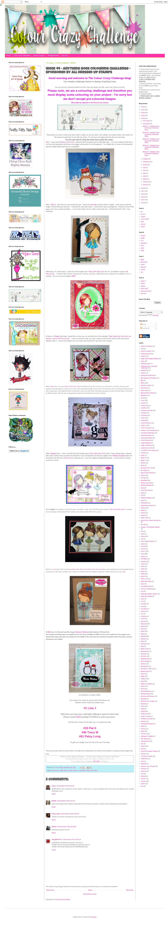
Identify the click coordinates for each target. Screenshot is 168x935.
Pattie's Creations (147, 684)
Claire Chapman (146, 428)
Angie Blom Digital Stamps (150, 358)
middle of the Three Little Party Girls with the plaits (87, 569)
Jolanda (143, 561)
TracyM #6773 (56, 839)
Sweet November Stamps (149, 751)
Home (9, 55)
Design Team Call (147, 468)
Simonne (144, 734)
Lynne (143, 619)
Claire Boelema (146, 423)
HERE (73, 276)
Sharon (143, 721)
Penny (143, 689)
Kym (142, 222)
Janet (143, 264)
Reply (54, 794)
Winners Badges (39, 55)
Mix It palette (145, 661)
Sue (142, 744)
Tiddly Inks (144, 759)
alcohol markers (146, 351)
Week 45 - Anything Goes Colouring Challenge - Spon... (151, 140)
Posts (144, 324)
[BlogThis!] (83, 767)
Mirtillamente (145, 659)
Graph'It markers (146, 498)
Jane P (143, 549)
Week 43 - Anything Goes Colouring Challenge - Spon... (151, 153)
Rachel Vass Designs (148, 701)
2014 (143, 200)
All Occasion (68, 458)
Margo (57, 336)
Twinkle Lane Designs (148, 766)
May (144, 173)
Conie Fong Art (146, 440)
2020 (143, 115)
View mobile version (90, 894)
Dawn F (143, 281)
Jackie (70, 770)
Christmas (144, 415)
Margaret (53, 453)
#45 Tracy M (90, 732)
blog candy (144, 390)
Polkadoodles (145, 694)
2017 (143, 191)
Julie (142, 569)
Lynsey (143, 621)
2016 (143, 194)
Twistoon (144, 769)
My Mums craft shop (147, 669)
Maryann (144, 644)
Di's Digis (144, 470)
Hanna (52, 386)
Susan (143, 269)
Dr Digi (143, 478)
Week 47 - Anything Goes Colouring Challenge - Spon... (151, 128)
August (145, 165)
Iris (142, 531)
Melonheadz (145, 651)
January (146, 185)
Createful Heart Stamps (148, 450)
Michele (143, 293)
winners (143, 779)
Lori (142, 601)
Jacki (142, 534)
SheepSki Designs (147, 724)
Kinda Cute (144, 579)
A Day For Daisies (147, 346)
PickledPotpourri (146, 691)
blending (144, 388)
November (146, 124)
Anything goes (145, 364)
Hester (143, 515)
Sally (142, 709)
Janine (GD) (145, 219)
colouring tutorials (147, 438)
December (146, 121)
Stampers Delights (147, 736)
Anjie (142, 361)
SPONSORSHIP (53, 55)
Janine (143, 556)
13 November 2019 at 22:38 (66, 827)
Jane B (143, 546)
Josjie (143, 564)
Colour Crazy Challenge (149, 430)
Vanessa (144, 771)
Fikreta (54, 827)
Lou (54, 569)
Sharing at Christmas (66, 142)
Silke (49, 632)
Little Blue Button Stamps (149, 594)
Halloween (144, 503)
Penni (143, 686)
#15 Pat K (89, 728)
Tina (142, 761)
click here (96, 761)
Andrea (143, 356)
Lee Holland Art (146, 586)
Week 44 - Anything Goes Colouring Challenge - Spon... (151, 147)
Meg (142, 646)
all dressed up (55, 770)
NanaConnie (145, 671)
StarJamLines (145, 741)
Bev (142, 380)
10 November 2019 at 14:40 (69, 814)
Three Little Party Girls (96, 271)
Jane (142, 544)
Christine (144, 413)
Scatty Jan (144, 714)
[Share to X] (85, 767)
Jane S (143, 551)
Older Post (129, 890)
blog (123, 571)
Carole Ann (144, 405)
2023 (143, 107)
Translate (155, 315)
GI (141, 495)
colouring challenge (147, 433)
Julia (142, 566)
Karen (143, 571)
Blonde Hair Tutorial (147, 393)
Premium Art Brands (147, 696)
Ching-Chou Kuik (146, 410)
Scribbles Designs (147, 719)
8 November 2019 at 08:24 (65, 786)
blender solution (146, 385)
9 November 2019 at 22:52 (66, 801)
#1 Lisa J (90, 708)
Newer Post (50, 890)
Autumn (143, 373)
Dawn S (143, 460)
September (147, 162)
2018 (143, 188)
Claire (143, 418)
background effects (147, 375)
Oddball (143, 679)
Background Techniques (149, 378)
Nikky (143, 676)
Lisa (142, 591)
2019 (143, 118)
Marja (143, 634)
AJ (142, 211)
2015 (143, 197)
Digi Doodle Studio (147, 473)
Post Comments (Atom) (62, 899)
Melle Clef (144, 649)
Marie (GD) (144, 288)
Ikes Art (143, 525)
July (144, 167)
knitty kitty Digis (146, 581)
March (145, 179)
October (146, 159)
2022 (143, 110)
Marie (143, 631)
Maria (143, 629)
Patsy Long (56, 814)
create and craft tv (147, 448)
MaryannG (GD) (146, 291)
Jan (142, 539)
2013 (143, 203)
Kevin (143, 576)
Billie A (53, 204)
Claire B (143, 420)
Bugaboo (144, 395)
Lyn (142, 614)
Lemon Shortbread (147, 589)
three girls (93, 204)
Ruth (92, 770)
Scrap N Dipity (145, 716)
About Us (65, 55)
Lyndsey (143, 616)
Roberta (143, 704)
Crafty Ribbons (146, 443)
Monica (143, 664)
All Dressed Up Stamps (99, 103)
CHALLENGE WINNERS (22, 55)
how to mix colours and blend (150, 520)
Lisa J (54, 786)
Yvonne (143, 781)
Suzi (142, 749)
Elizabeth (144, 262)
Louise (143, 224)
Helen (143, 283)
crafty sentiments (146, 445)
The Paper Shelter (147, 756)
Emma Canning (146, 483)
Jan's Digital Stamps (147, 541)
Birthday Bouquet (119, 456)
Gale (142, 493)
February (146, 182)
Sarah (143, 227)
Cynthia (143, 453)
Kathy (74, 770)
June (145, 170)
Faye (142, 488)
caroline (143, 408)
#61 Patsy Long (90, 736)
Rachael (143, 699)
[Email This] (81, 767)
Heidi (142, 510)
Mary (142, 641)
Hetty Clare (144, 518)
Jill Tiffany (144, 559)
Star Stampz (145, 739)
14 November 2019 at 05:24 (71, 839)
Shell (142, 726)
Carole (143, 403)
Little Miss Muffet (146, 596)
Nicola (143, 674)
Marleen (143, 639)
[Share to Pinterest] (90, 767)
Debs (142, 465)
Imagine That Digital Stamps (150, 527)
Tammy (143, 754)
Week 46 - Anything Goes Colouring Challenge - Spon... (151, 134)
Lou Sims (144, 609)
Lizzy (142, 599)
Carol (143, 400)
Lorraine (143, 604)
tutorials (143, 764)
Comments (145, 328)
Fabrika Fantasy (146, 485)
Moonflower (145, 666)
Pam (142, 245)
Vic (142, 272)
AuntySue (144, 370)
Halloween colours (147, 505)
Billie (62, 770)
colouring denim (146, 435)
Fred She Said (145, 490)
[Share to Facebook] (88, 767)
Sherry (143, 729)
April (144, 176)
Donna (143, 214)
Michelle (143, 656)
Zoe (142, 786)
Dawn (143, 455)
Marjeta (143, 267)
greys (143, 500)
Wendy (54, 801)
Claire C (143, 425)
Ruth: (48, 142)
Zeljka (143, 784)
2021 (143, 112)
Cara (142, 398)
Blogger (93, 917)
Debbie (143, 463)
